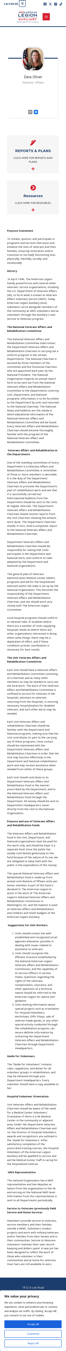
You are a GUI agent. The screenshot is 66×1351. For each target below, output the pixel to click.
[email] (30, 112)
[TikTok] (60, 4)
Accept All (33, 1324)
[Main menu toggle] (46, 16)
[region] (33, 1320)
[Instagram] (55, 4)
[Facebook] (45, 4)
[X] (50, 4)
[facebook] (36, 112)
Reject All (33, 1343)
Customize (33, 1333)
